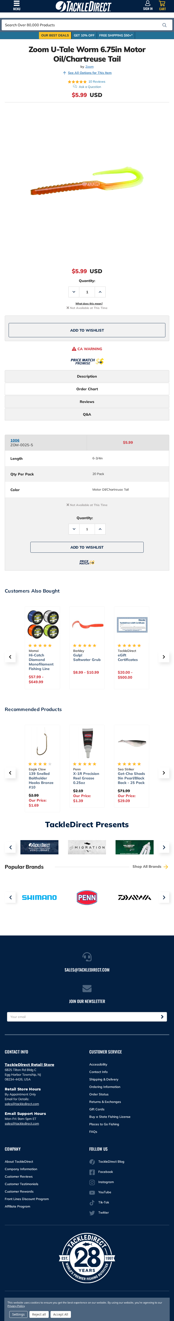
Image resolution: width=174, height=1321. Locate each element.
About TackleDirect (19, 1161)
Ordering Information (104, 1087)
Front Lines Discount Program (27, 1199)
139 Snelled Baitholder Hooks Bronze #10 (41, 780)
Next (163, 847)
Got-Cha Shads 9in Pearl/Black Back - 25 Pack (131, 778)
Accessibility (98, 1064)
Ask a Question (90, 87)
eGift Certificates (128, 657)
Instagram (106, 1182)
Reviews (87, 401)
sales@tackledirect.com (22, 1104)
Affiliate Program (17, 1206)
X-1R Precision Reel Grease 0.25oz (86, 778)
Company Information (21, 1169)
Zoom (89, 67)
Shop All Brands (147, 866)
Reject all (39, 1314)
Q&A (87, 414)
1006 (14, 440)
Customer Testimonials (21, 1184)
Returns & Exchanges (105, 1102)
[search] (164, 25)
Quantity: (87, 280)
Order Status (99, 1094)
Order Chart (87, 389)
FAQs (93, 1132)
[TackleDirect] (83, 6)
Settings (18, 1314)
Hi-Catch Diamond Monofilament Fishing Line (41, 662)
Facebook (105, 1172)
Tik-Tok (103, 1202)
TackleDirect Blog (111, 1161)
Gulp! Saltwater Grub (87, 657)
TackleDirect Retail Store (29, 1065)
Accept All (60, 1314)
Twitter (103, 1212)
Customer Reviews (19, 1176)
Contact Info (98, 1072)
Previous (10, 847)
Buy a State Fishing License (109, 1117)
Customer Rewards (19, 1191)
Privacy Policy (15, 1306)
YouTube (104, 1192)
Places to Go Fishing (104, 1124)
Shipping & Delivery (103, 1079)
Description (87, 376)
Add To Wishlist (87, 330)
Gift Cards (96, 1109)
